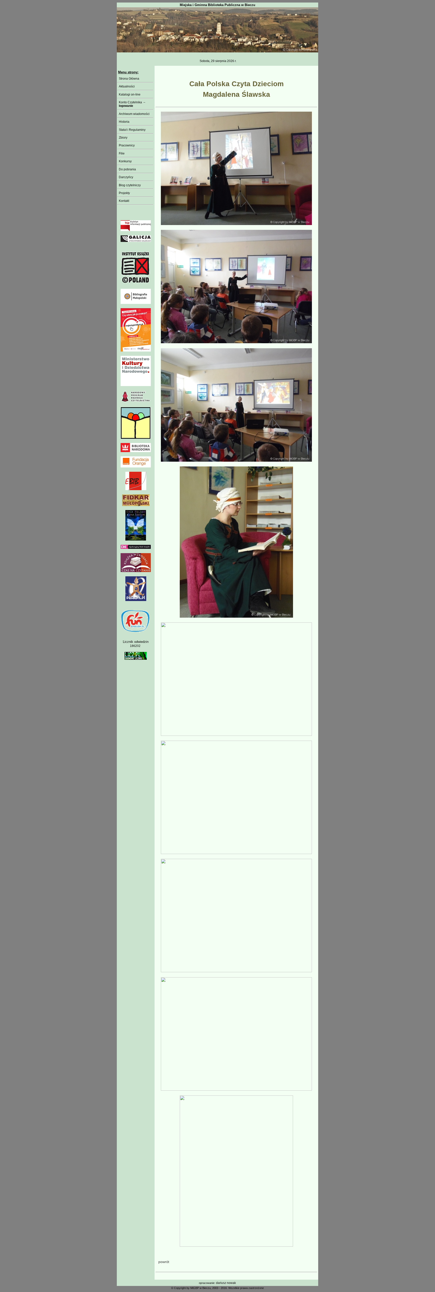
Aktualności (126, 86)
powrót (163, 1262)
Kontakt (123, 201)
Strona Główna (128, 78)
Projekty (123, 193)
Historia (123, 121)
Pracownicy (126, 145)
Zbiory (122, 137)
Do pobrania (126, 169)
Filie (121, 153)
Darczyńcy (125, 177)
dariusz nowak (226, 1283)
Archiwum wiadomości (133, 114)
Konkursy (124, 161)
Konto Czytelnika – (131, 104)
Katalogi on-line (128, 94)
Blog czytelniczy (129, 185)
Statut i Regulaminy (131, 130)
